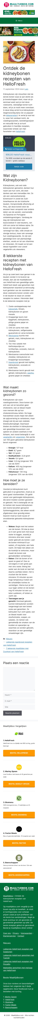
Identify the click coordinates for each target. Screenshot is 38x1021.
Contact (21, 936)
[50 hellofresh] (19, 31)
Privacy (16, 933)
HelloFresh (20, 131)
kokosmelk (13, 309)
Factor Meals (10, 1005)
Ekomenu (9, 1002)
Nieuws (9, 639)
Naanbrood (13, 362)
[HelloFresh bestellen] (19, 14)
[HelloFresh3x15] (19, 143)
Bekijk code (19, 167)
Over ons (7, 933)
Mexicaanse (14, 336)
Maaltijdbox (8, 896)
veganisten (20, 437)
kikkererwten (11, 115)
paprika (30, 373)
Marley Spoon (11, 997)
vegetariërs (8, 437)
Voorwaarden (26, 933)
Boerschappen (11, 1007)
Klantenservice (9, 936)
